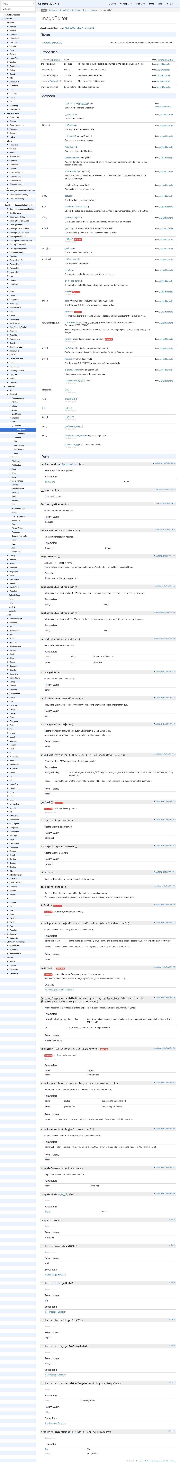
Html (11, 311)
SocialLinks (14, 81)
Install (11, 603)
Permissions (19, 445)
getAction (69, 248)
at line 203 (171, 801)
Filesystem (14, 756)
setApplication (71, 103)
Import (12, 788)
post (67, 300)
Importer (18, 425)
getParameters (71, 259)
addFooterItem (71, 171)
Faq (11, 276)
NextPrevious (15, 323)
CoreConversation (17, 184)
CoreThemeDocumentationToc (22, 209)
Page (14, 469)
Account (15, 484)
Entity (12, 725)
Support (13, 890)
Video (12, 378)
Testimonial (14, 366)
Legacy (12, 800)
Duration (13, 46)
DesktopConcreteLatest (19, 220)
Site (11, 77)
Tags (12, 362)
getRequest (70, 125)
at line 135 (171, 638)
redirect (68, 311)
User (14, 476)
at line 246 (171, 904)
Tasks (14, 540)
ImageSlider (14, 319)
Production (14, 847)
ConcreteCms (15, 677)
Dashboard (16, 413)
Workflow (13, 591)
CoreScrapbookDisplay (19, 194)
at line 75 (172, 503)
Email (12, 50)
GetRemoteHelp (18, 508)
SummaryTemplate (19, 536)
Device (12, 713)
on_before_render (73, 280)
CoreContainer (15, 180)
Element (13, 559)
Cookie (12, 697)
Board (12, 152)
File (11, 287)
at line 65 (172, 489)
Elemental (14, 973)
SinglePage (14, 587)
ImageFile (14, 58)
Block (9, 140)
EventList (13, 256)
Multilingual (14, 823)
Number (13, 62)
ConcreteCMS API (48, 3)
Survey (12, 354)
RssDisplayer (15, 339)
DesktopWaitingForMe (18, 248)
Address (13, 26)
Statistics (13, 878)
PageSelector (15, 66)
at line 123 (171, 612)
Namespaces (126, 3)
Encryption (14, 721)
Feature (13, 279)
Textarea (13, 93)
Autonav (13, 148)
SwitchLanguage (16, 358)
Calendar (13, 34)
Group (14, 457)
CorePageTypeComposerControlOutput (21, 190)
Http (11, 780)
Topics (12, 97)
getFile (68, 408)
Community (14, 117)
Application (14, 630)
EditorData (16, 500)
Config (12, 681)
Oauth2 (12, 606)
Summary (13, 886)
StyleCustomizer (16, 882)
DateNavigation (16, 212)
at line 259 (171, 922)
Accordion (14, 144)
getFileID (69, 417)
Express (13, 54)
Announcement (18, 398)
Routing (13, 851)
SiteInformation (16, 874)
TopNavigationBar (17, 370)
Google (12, 133)
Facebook (14, 129)
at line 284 (171, 997)
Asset (12, 638)
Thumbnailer (19, 449)
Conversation (15, 693)
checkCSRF (70, 398)
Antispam (13, 622)
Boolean (13, 30)
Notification (16, 465)
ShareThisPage (16, 346)
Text (11, 89)
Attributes (15, 492)
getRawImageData (73, 426)
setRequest (70, 136)
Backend (13, 394)
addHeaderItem (72, 157)
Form (12, 291)
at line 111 (171, 1431)
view (67, 389)
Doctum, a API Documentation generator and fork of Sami (155, 1461)
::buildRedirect (59, 989)
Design (12, 709)
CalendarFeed (14, 595)
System (13, 894)
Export (12, 737)
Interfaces (140, 3)
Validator (13, 922)
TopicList (13, 374)
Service (13, 859)
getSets (68, 195)
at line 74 (172, 1319)
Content (13, 168)
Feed (11, 599)
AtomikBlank (15, 945)
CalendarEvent (16, 38)
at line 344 (171, 1193)
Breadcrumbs (15, 156)
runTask (68, 338)
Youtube (13, 382)
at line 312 (171, 1082)
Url (11, 101)
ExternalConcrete (17, 125)
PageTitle (13, 335)
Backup (13, 650)
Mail (11, 811)
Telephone (14, 85)
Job (11, 796)
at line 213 (171, 819)
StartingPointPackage (16, 941)
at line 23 (172, 1219)
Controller (11, 386)
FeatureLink (14, 283)
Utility (12, 914)
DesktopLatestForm (18, 236)
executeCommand (73, 369)
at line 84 (172, 1345)
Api (11, 390)
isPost (67, 291)
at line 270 (171, 967)
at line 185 (171, 754)
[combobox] (18, 9)
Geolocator (14, 768)
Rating (12, 70)
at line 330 (171, 1128)
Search (12, 343)
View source (87, 27)
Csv (11, 701)
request (68, 358)
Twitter (12, 137)
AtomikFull (14, 949)
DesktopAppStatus (17, 216)
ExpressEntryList (17, 264)
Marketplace (17, 461)
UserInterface (17, 480)
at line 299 (171, 1048)
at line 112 (171, 586)
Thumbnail (21, 433)
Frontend (13, 567)
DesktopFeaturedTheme (19, 232)
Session (13, 863)
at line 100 (171, 556)
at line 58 (172, 1282)
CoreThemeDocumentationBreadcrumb (21, 205)
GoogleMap (14, 299)
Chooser (17, 437)
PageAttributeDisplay (18, 327)
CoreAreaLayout (16, 172)
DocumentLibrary (16, 252)
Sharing (13, 867)
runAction (69, 348)
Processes (16, 532)
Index (160, 3)
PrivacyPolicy (17, 528)
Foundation (14, 764)
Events (12, 733)
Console (13, 685)
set (66, 184)
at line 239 (171, 886)
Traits (151, 3)
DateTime (13, 42)
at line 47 (172, 1245)
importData (70, 444)
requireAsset (70, 146)
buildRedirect (71, 322)
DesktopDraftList (16, 224)
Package (13, 835)
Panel (12, 575)
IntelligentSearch (18, 516)
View (16, 453)
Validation (13, 918)
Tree (14, 473)
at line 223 (171, 845)
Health (12, 772)
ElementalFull (15, 953)
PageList (13, 331)
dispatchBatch (71, 380)
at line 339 (171, 1167)
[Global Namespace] (12, 14)
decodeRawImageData (75, 435)
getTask (68, 239)
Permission (14, 843)
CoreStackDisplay (17, 198)
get (66, 228)
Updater (13, 902)
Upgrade (12, 610)
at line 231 (171, 872)
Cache (12, 662)
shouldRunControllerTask (76, 206)
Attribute (10, 22)
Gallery (12, 295)
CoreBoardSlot (15, 176)
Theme (10, 957)
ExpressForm (15, 268)
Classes (112, 3)
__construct (70, 114)
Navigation (14, 827)
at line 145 (171, 671)
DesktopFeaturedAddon (19, 228)
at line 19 (172, 463)
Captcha (13, 670)
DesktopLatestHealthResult (21, 240)
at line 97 (172, 1382)
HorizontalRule (15, 307)
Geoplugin (14, 937)
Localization (14, 803)
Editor (12, 717)
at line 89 (172, 529)
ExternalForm (15, 272)
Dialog (12, 555)
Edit (15, 441)
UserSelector (15, 109)
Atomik (12, 961)
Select (12, 73)
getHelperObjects (72, 217)
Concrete (8, 18)
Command (14, 673)
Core (9, 614)
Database (13, 705)
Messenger (16, 520)
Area (11, 634)
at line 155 (171, 697)
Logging (13, 807)
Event (12, 563)
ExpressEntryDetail (17, 260)
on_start (68, 269)
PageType (14, 571)
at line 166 (171, 723)
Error (12, 729)
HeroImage (14, 303)
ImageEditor (22, 429)
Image (12, 315)
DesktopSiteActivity (18, 244)
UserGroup (14, 105)
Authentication (13, 113)
